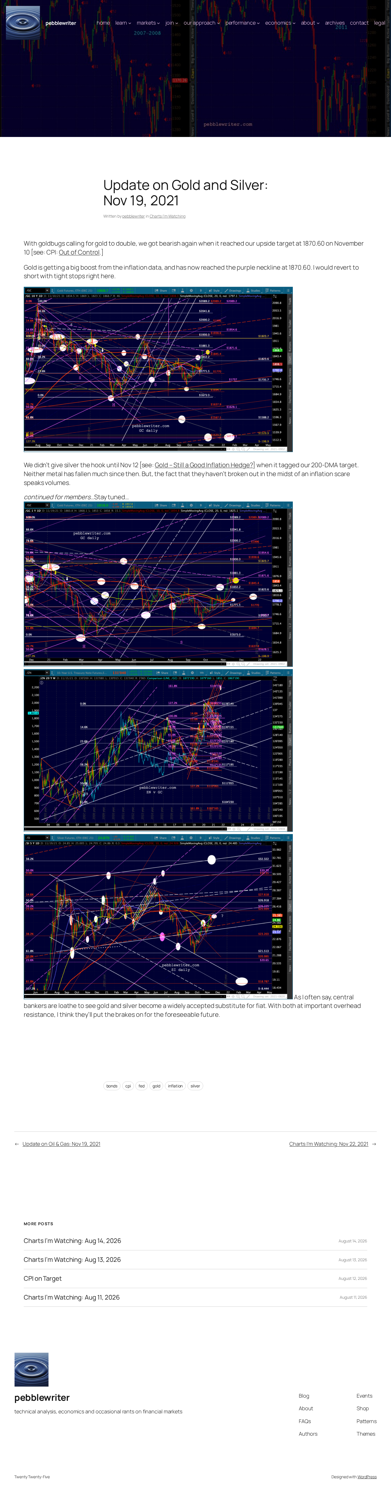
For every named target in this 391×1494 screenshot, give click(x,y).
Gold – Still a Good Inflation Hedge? (204, 465)
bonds (112, 1086)
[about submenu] (318, 23)
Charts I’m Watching (167, 216)
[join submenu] (176, 23)
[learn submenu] (129, 23)
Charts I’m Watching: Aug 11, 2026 (72, 1297)
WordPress (367, 1476)
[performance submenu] (258, 23)
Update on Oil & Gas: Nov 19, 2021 (61, 1143)
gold (156, 1086)
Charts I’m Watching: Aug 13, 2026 (72, 1259)
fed (142, 1086)
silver (195, 1086)
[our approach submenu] (218, 23)
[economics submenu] (294, 23)
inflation (175, 1086)
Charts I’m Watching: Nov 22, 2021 (328, 1143)
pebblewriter (61, 22)
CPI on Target (43, 1278)
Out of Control (79, 252)
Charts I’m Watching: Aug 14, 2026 (72, 1240)
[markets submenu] (158, 23)
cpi (128, 1086)
